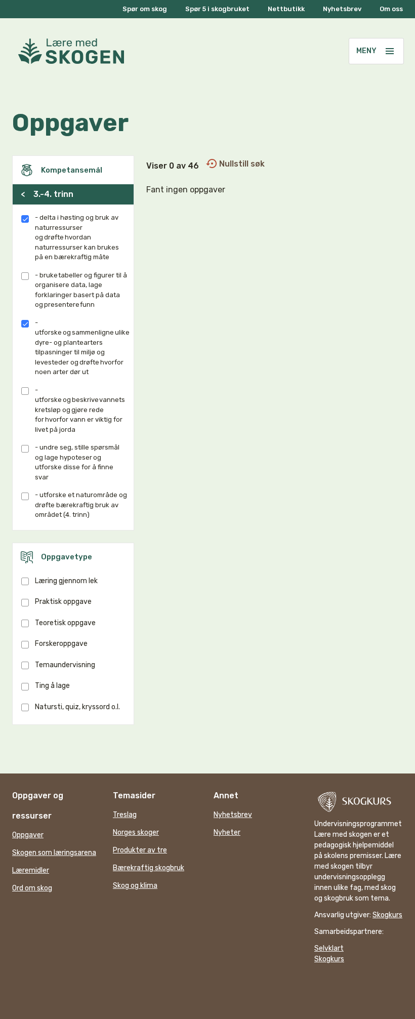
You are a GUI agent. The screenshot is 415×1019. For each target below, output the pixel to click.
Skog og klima (135, 885)
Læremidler (30, 870)
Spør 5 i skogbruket (217, 9)
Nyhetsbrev (342, 9)
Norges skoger (136, 832)
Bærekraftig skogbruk (148, 868)
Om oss (391, 9)
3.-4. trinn (47, 194)
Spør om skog (144, 9)
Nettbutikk (286, 9)
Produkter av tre (140, 850)
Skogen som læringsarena (54, 852)
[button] (390, 51)
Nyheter (227, 832)
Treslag (125, 814)
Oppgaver (28, 835)
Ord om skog (32, 888)
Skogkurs (387, 915)
